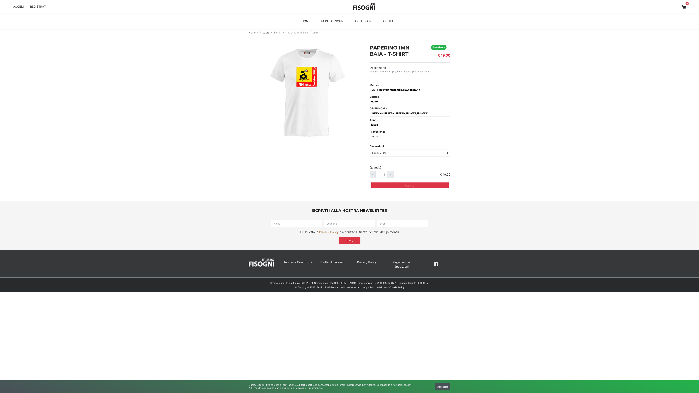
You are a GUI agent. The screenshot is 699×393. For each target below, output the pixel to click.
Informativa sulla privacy (354, 287)
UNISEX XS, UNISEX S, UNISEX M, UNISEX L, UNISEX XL (400, 113)
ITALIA (374, 136)
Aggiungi (410, 185)
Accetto (442, 386)
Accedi (18, 6)
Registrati (38, 6)
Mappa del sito (378, 287)
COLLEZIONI (363, 21)
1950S (374, 125)
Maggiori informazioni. (310, 388)
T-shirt (277, 32)
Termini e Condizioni (298, 262)
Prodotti (264, 32)
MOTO (374, 101)
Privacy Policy (329, 232)
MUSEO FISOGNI (332, 21)
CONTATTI (390, 21)
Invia (349, 240)
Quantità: (376, 167)
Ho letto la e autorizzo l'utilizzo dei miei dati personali (351, 232)
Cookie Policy (396, 287)
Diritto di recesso (332, 262)
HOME (306, 21)
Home (252, 32)
